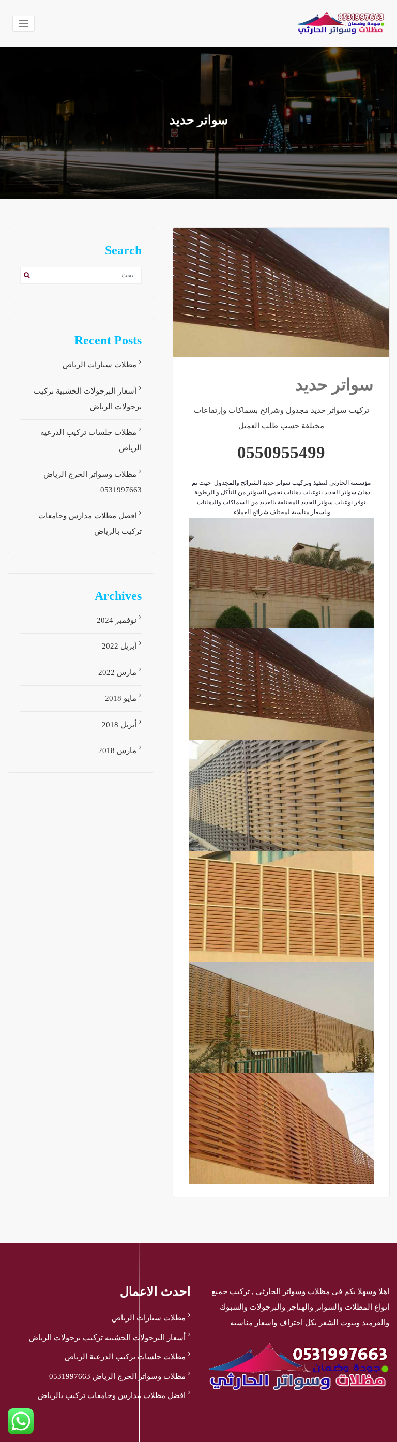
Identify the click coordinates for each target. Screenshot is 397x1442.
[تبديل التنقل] (23, 24)
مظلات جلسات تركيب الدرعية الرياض (125, 1357)
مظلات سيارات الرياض (99, 364)
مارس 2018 (117, 750)
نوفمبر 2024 (116, 620)
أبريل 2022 (119, 646)
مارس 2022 (117, 672)
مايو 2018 (120, 698)
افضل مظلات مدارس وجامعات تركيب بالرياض (112, 1395)
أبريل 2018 (119, 724)
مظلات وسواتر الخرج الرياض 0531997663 (117, 1376)
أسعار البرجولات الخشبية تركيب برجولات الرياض (107, 1337)
